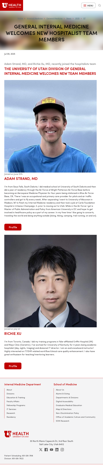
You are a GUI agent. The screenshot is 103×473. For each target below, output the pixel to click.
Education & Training (16, 397)
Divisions (10, 393)
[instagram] (62, 449)
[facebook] (46, 449)
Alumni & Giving (63, 393)
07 (84, 18)
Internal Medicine (35, 18)
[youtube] (51, 449)
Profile (13, 227)
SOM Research (62, 421)
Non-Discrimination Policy (67, 413)
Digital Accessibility (64, 401)
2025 (77, 18)
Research (11, 413)
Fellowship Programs (16, 405)
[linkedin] (56, 449)
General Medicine (54, 18)
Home (20, 18)
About (9, 389)
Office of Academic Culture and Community (75, 417)
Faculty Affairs (13, 401)
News (68, 18)
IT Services (11, 409)
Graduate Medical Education (69, 405)
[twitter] (40, 449)
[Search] (99, 5)
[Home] (11, 5)
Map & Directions (63, 409)
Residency (11, 417)
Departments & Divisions (67, 397)
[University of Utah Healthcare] (51, 434)
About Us (60, 389)
